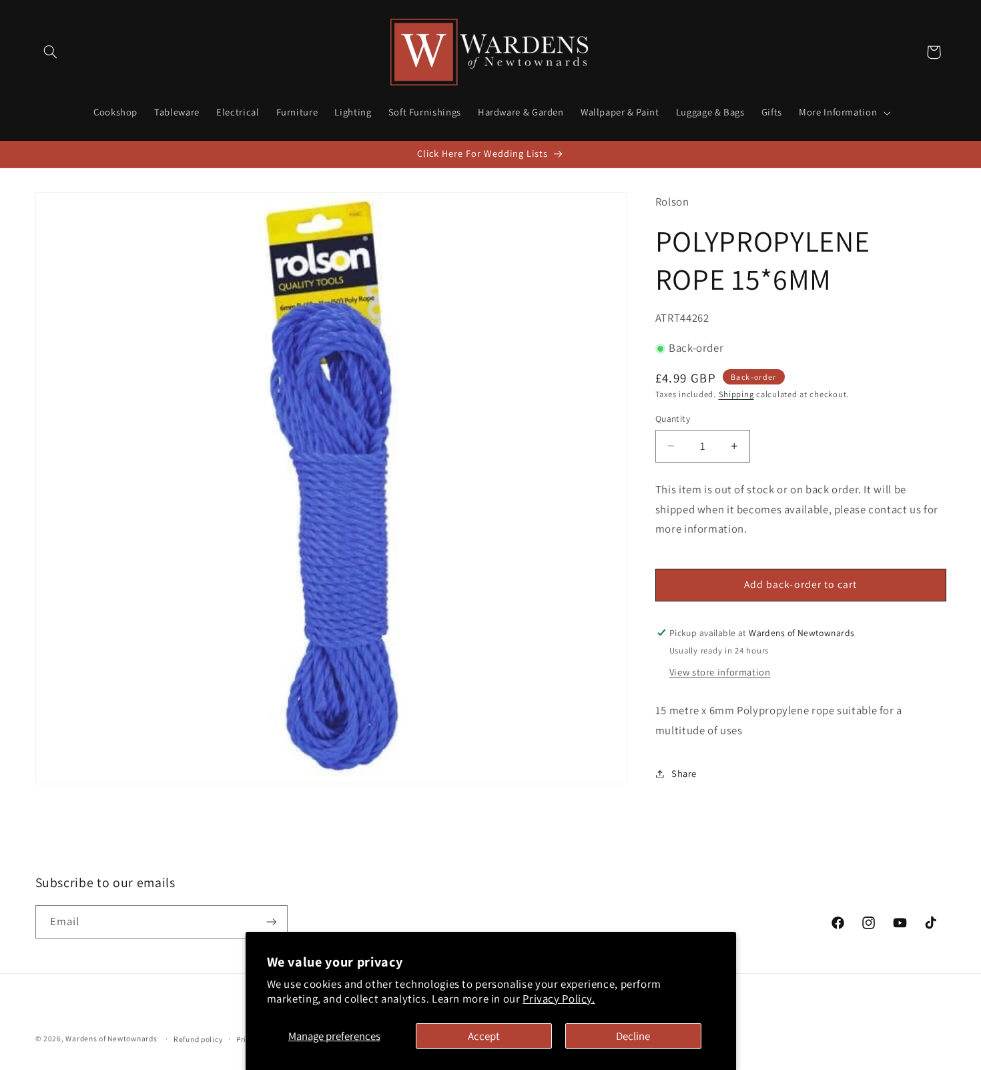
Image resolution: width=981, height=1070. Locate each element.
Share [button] (684, 773)
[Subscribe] (271, 921)
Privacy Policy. (559, 998)
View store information (720, 671)
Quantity (672, 419)
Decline (633, 1036)
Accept (484, 1036)
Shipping (736, 394)
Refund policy (198, 1039)
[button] (50, 52)
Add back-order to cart (800, 584)
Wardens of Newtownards (111, 1038)
